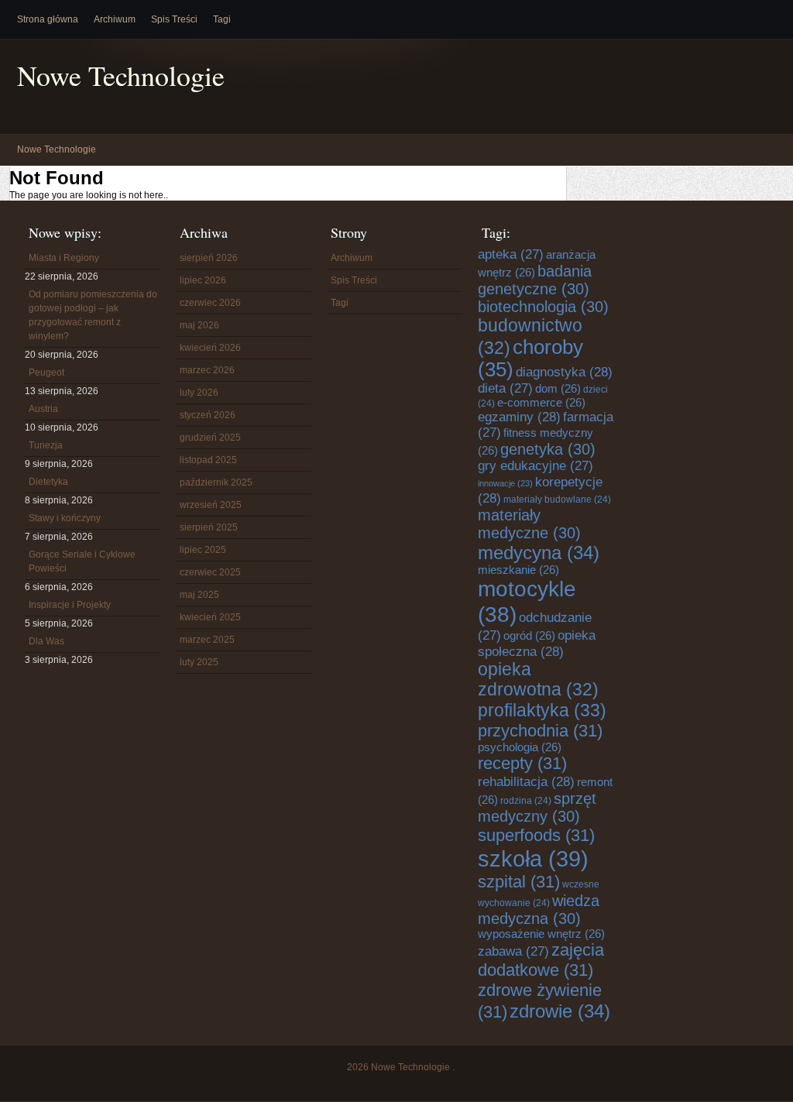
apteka (511, 254)
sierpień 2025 (209, 527)
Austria (43, 408)
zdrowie (560, 1011)
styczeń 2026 (207, 415)
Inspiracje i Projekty (70, 604)
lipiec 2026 (203, 280)
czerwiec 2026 (210, 302)
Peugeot (46, 372)
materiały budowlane (557, 499)
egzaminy (519, 416)
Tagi (222, 19)
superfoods (536, 835)
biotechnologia (543, 306)
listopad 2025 (208, 460)
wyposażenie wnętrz (541, 934)
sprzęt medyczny (537, 807)
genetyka (548, 449)
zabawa (513, 951)
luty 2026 (199, 392)
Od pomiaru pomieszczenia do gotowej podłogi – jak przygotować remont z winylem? (93, 315)
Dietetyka (48, 481)
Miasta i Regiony (64, 257)
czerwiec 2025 (210, 572)
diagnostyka (564, 371)
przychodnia (540, 730)
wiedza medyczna (538, 909)
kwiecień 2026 (210, 347)
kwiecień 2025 (210, 617)
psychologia (519, 747)
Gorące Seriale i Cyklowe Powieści (82, 561)
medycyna (538, 552)
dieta (505, 388)
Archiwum (115, 19)
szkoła (533, 858)
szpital (519, 881)
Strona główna (47, 19)
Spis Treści (174, 19)
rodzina (525, 800)
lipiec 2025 (203, 549)
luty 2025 (199, 662)
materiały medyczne (529, 523)
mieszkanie (518, 570)
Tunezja (46, 445)
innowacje (505, 483)
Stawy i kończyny (65, 518)
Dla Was (46, 641)
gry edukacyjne (535, 465)
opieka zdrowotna (538, 679)
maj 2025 (199, 594)
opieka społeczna (537, 643)
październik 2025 (216, 482)
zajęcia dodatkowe (541, 960)
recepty (522, 763)
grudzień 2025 (210, 437)
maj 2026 (199, 325)
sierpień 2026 (209, 257)
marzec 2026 (207, 370)
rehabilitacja (526, 781)
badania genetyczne (535, 280)
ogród (529, 636)
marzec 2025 (207, 639)
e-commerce (541, 403)
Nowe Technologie (121, 75)
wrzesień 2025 (211, 505)
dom (558, 389)
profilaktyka (542, 710)
